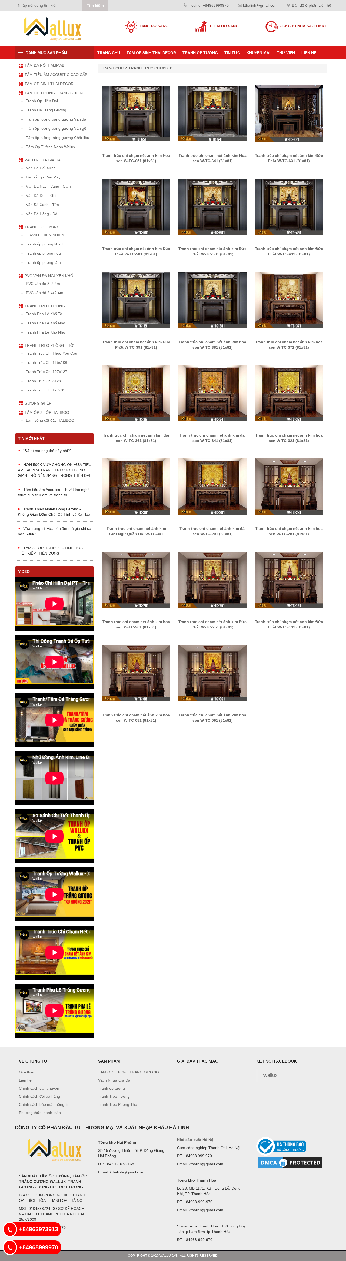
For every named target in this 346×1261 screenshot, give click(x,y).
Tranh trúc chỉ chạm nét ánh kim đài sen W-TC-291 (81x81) (212, 531)
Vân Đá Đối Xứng (41, 168)
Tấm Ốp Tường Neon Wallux (50, 147)
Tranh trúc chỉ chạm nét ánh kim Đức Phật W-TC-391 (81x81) (136, 345)
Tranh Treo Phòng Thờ (49, 345)
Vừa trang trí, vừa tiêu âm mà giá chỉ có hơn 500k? (54, 531)
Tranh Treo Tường (45, 306)
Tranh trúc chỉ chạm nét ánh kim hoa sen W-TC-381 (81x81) (212, 345)
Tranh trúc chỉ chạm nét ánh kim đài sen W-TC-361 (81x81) (136, 438)
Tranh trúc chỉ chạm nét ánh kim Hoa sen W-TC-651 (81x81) (136, 158)
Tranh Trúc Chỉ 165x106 (46, 362)
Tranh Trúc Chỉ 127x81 (45, 390)
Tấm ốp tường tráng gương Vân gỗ (56, 128)
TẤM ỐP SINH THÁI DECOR (151, 53)
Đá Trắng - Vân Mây (43, 177)
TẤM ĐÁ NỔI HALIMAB (44, 65)
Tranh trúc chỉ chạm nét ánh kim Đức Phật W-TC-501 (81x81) (212, 251)
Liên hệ (308, 53)
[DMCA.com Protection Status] (290, 1162)
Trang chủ (108, 53)
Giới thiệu (27, 1072)
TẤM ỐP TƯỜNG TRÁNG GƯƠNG (55, 93)
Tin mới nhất (31, 438)
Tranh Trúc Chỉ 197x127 (46, 372)
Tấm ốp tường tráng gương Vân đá (56, 119)
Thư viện (286, 53)
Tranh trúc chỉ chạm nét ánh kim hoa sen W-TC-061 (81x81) (212, 718)
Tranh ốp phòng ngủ (43, 253)
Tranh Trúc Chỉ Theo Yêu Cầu (51, 353)
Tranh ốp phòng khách (45, 244)
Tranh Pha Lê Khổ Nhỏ (45, 332)
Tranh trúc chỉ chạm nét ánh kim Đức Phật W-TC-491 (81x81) (289, 251)
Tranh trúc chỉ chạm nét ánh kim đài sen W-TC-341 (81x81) (212, 438)
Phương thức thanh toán (40, 1112)
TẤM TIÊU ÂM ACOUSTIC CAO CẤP (56, 74)
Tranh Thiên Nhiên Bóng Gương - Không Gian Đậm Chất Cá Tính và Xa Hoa (54, 512)
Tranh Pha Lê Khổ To (44, 314)
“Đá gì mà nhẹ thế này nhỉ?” (45, 450)
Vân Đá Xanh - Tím (42, 204)
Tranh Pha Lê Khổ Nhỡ (45, 323)
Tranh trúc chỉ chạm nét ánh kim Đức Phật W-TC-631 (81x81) (289, 158)
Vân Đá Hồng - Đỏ (41, 214)
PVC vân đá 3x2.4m (43, 283)
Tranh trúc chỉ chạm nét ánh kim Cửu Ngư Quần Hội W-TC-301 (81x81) (136, 533)
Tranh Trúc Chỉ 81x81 (44, 381)
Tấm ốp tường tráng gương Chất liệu (57, 137)
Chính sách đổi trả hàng (39, 1096)
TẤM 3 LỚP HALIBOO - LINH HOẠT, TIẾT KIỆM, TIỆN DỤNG (52, 550)
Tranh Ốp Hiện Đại (42, 101)
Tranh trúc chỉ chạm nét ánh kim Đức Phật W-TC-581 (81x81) (136, 251)
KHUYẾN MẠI (258, 53)
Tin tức (232, 53)
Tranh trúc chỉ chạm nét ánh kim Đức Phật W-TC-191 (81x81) (289, 624)
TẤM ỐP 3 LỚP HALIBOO (47, 412)
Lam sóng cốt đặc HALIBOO (50, 420)
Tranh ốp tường (200, 53)
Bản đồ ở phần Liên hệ (311, 5)
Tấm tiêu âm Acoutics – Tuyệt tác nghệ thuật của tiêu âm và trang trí (54, 492)
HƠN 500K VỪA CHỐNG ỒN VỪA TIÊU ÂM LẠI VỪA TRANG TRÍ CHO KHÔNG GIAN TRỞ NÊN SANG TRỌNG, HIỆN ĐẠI (54, 470)
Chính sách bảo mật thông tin (44, 1104)
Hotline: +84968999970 (209, 5)
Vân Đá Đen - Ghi (41, 195)
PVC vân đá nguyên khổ (49, 276)
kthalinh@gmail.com (260, 5)
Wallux (270, 1075)
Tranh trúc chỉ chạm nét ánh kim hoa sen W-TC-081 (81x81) (136, 718)
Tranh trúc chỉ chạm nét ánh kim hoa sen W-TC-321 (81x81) (289, 438)
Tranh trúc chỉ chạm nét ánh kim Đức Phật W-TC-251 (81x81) (212, 624)
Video (24, 571)
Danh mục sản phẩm (46, 53)
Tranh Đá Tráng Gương (46, 110)
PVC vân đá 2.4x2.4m (44, 293)
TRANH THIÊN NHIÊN (45, 235)
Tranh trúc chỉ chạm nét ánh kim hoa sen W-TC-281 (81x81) (289, 531)
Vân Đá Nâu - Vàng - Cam (48, 186)
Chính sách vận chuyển (39, 1088)
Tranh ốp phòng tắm (43, 262)
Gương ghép (38, 403)
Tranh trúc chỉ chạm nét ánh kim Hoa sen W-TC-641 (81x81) (213, 158)
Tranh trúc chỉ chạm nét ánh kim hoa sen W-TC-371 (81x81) (289, 345)
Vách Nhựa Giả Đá (43, 160)
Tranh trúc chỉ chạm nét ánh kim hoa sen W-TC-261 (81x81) (136, 624)
